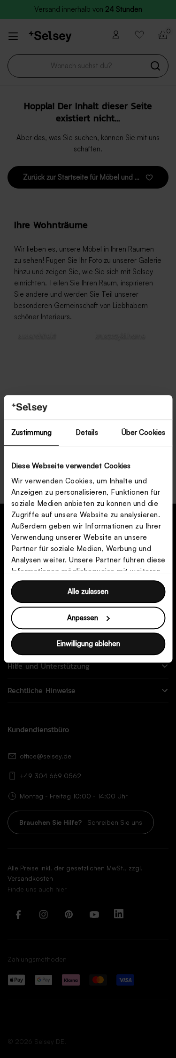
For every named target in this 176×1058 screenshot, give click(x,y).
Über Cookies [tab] (143, 432)
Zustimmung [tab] (31, 432)
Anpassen (82, 617)
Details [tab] (87, 432)
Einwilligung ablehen (88, 644)
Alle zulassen (88, 591)
